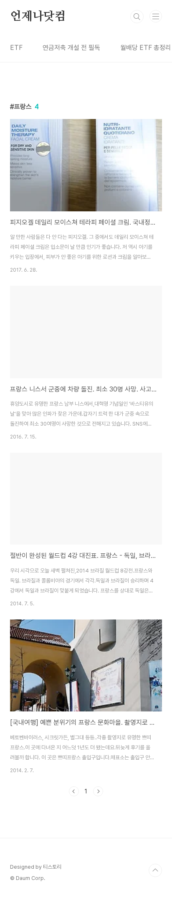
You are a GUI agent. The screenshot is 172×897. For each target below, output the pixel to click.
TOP (155, 870)
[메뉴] (155, 16)
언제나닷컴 (38, 16)
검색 (137, 16)
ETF (16, 48)
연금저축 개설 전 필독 (71, 48)
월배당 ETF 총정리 (145, 48)
